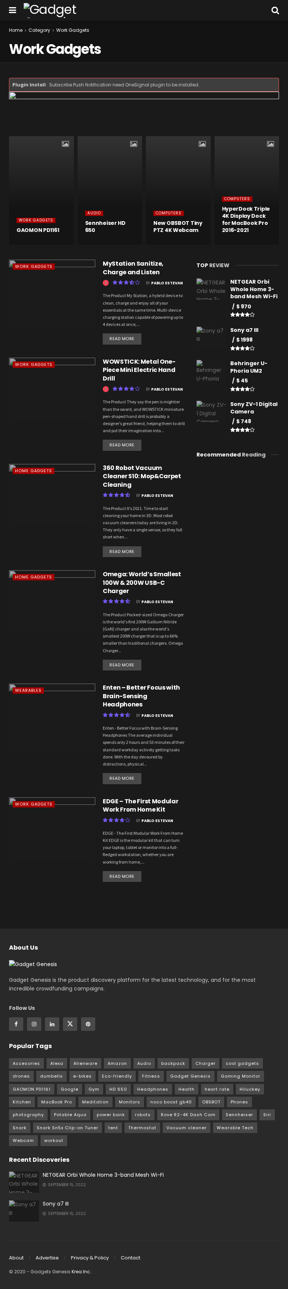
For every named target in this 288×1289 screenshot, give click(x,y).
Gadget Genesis (190, 1076)
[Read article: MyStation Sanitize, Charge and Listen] (52, 290)
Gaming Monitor (240, 1076)
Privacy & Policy (90, 1257)
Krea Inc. (81, 1271)
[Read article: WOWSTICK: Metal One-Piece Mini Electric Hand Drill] (52, 388)
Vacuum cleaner (186, 1128)
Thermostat (142, 1128)
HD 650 (118, 1089)
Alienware (86, 1063)
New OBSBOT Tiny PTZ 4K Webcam (177, 226)
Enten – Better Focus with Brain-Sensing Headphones (141, 696)
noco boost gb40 (171, 1102)
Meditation (95, 1102)
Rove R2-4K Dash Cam (188, 1115)
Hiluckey (250, 1089)
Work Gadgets (72, 30)
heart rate (217, 1089)
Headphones (152, 1089)
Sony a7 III (244, 330)
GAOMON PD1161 (37, 230)
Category (39, 30)
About (16, 1257)
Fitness (151, 1076)
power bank (111, 1115)
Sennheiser (239, 1115)
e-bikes (82, 1076)
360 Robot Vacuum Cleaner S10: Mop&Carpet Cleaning (142, 476)
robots (143, 1115)
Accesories (26, 1063)
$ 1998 (244, 339)
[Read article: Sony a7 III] (24, 1211)
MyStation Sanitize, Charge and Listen (133, 267)
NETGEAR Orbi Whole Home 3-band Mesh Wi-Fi (254, 289)
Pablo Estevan (167, 283)
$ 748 (243, 421)
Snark (20, 1128)
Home (15, 30)
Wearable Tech (235, 1128)
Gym (93, 1089)
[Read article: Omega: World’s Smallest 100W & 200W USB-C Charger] (52, 601)
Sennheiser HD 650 (105, 226)
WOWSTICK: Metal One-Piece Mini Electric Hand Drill (139, 370)
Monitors (129, 1102)
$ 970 (243, 306)
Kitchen (22, 1102)
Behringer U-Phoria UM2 (248, 367)
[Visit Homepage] (65, 10)
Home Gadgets (33, 471)
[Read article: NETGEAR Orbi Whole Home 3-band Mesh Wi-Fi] (24, 1182)
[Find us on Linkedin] (52, 1024)
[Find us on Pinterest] (88, 1024)
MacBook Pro (56, 1102)
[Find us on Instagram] (34, 1024)
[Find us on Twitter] (70, 1024)
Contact (130, 1257)
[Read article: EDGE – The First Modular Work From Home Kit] (52, 828)
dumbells (51, 1076)
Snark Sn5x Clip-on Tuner (67, 1128)
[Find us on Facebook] (16, 1024)
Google (69, 1089)
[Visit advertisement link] (144, 114)
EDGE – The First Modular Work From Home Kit (140, 805)
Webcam (23, 1140)
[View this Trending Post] (19, 244)
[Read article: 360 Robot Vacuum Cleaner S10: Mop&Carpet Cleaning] (52, 494)
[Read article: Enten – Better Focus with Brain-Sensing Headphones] (52, 714)
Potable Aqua (70, 1115)
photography (28, 1115)
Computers (169, 213)
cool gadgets (242, 1063)
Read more (125, 337)
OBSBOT (211, 1102)
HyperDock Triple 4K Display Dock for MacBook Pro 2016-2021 (246, 219)
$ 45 (242, 380)
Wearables (28, 690)
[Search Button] (275, 10)
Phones (239, 1102)
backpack (173, 1063)
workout (53, 1140)
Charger (205, 1063)
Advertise (47, 1257)
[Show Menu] (12, 10)
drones (21, 1076)
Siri (267, 1115)
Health (186, 1089)
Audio (94, 213)
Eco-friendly (117, 1076)
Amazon (117, 1063)
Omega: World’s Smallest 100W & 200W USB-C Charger (142, 582)
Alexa (56, 1063)
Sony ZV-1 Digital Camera (254, 407)
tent (113, 1128)
